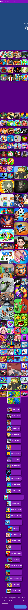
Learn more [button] (5, 603)
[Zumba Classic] (3, 118)
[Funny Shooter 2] (3, 57)
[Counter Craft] (24, 57)
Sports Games (16, 422)
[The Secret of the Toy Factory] (17, 72)
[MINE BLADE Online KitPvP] (17, 80)
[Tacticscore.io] (10, 65)
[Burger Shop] (17, 65)
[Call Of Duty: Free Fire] (24, 156)
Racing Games (16, 415)
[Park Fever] (3, 80)
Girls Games (16, 428)
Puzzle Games (16, 434)
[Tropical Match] (17, 126)
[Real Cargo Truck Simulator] (3, 72)
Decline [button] (8, 607)
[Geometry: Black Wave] (24, 133)
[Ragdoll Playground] (24, 126)
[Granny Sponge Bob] (10, 80)
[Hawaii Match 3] (10, 72)
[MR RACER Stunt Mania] (3, 126)
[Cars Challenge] (24, 149)
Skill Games (16, 409)
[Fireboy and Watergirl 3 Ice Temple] (3, 65)
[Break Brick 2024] (24, 118)
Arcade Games (16, 447)
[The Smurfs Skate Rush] (10, 57)
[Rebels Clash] (3, 133)
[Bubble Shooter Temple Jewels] (24, 141)
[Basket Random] (3, 149)
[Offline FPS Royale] (17, 149)
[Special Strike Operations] (10, 118)
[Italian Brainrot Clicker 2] (10, 141)
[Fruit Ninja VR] (10, 164)
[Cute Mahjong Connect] (24, 72)
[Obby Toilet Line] (3, 141)
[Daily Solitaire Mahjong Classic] (10, 156)
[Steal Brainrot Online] (17, 133)
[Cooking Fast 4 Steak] (17, 57)
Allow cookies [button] (20, 607)
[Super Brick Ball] (10, 149)
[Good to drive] (17, 156)
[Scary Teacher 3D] (3, 156)
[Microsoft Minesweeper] (17, 141)
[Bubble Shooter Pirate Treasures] (24, 80)
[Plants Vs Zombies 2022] (10, 133)
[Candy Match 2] (24, 65)
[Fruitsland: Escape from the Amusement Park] (3, 164)
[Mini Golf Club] (10, 126)
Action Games (16, 440)
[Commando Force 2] (17, 118)
